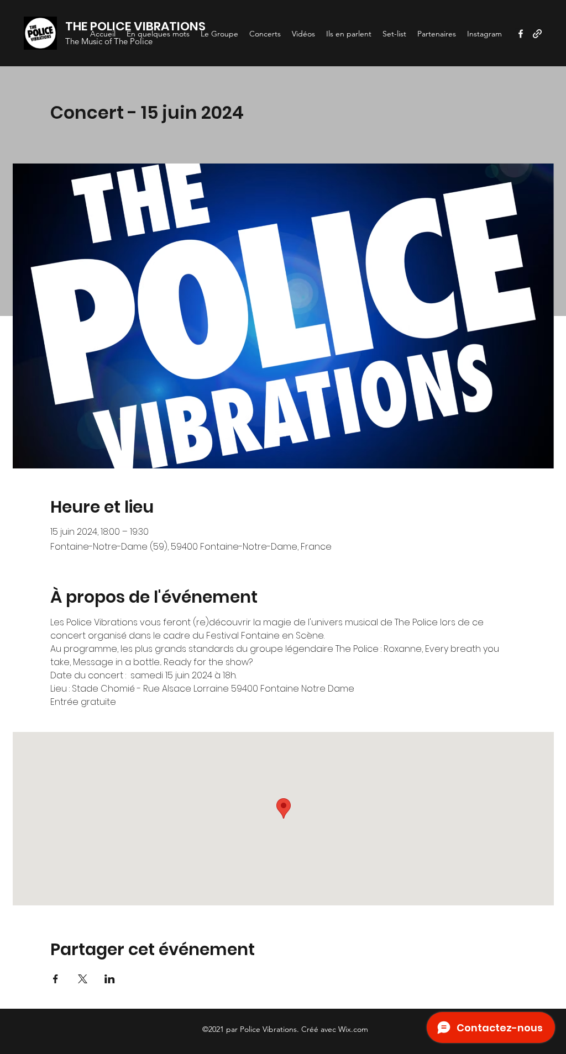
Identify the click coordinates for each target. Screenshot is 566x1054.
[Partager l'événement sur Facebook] (55, 978)
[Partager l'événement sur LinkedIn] (109, 978)
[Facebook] (520, 33)
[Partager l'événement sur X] (82, 978)
